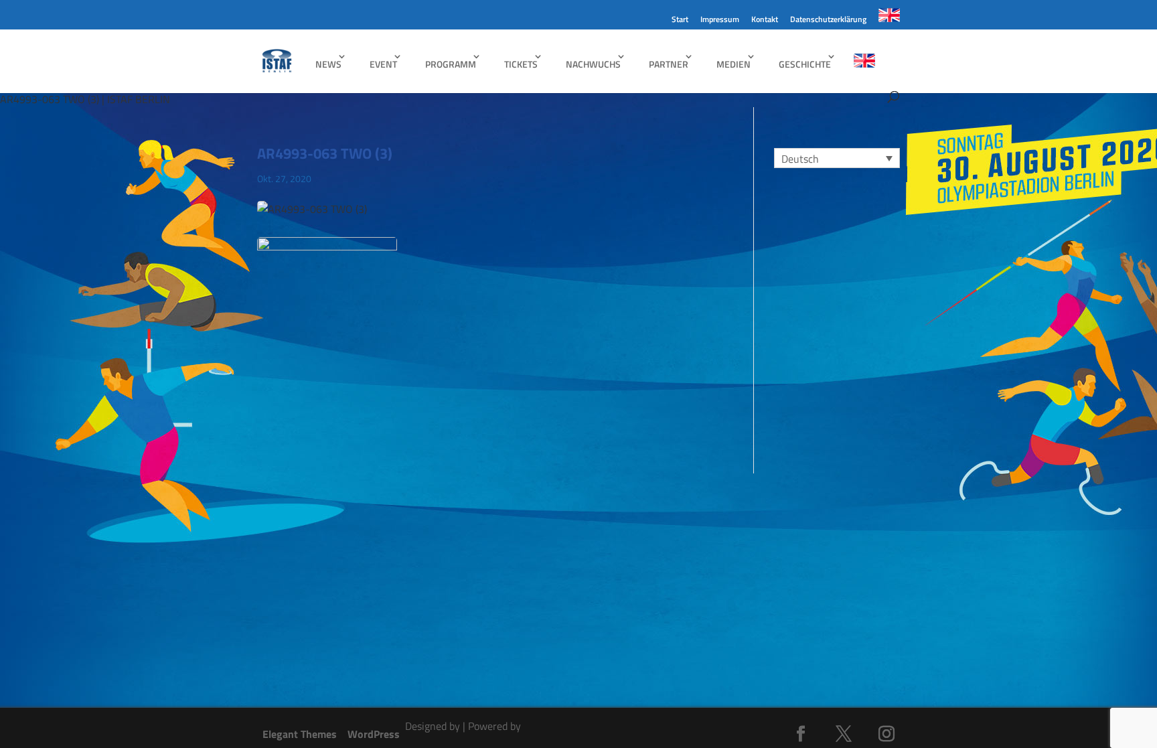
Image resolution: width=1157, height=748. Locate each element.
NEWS (328, 64)
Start (680, 20)
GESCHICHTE (805, 64)
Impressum (719, 20)
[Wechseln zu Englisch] (889, 18)
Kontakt (764, 20)
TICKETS (521, 64)
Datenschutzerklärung (828, 20)
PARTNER (668, 64)
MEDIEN (733, 64)
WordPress (374, 734)
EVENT (383, 64)
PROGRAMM (450, 64)
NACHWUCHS (593, 64)
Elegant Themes (299, 734)
